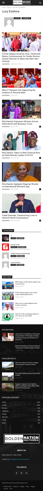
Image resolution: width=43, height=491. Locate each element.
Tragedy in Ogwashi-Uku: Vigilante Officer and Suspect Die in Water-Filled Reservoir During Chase (27, 386)
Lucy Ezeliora (6, 64)
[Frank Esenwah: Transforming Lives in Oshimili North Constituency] (21, 203)
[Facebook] (16, 473)
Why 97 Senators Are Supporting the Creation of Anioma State (18, 91)
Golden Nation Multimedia (20, 253)
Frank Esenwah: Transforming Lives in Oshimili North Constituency (19, 216)
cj (11, 236)
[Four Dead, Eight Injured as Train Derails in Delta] (8, 376)
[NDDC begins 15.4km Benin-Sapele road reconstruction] (8, 285)
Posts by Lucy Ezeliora (19, 7)
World (4, 180)
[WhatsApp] (26, 473)
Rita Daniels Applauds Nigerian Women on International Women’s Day (20, 185)
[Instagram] (21, 473)
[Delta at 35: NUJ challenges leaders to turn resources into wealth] (8, 317)
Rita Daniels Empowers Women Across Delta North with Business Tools (20, 122)
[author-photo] (9, 22)
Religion (5, 212)
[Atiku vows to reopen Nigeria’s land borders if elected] (8, 306)
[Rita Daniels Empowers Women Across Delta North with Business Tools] (21, 109)
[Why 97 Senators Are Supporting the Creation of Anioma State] (21, 78)
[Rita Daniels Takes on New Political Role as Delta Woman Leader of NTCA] (21, 140)
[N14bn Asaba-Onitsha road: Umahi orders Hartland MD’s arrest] (8, 296)
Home (4, 7)
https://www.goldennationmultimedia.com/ (20, 249)
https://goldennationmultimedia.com (19, 258)
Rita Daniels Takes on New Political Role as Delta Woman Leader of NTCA (21, 154)
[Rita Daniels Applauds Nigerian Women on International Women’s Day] (21, 172)
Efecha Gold (15, 245)
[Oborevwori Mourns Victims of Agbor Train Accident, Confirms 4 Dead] (8, 366)
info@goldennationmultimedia (19, 459)
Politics (4, 50)
